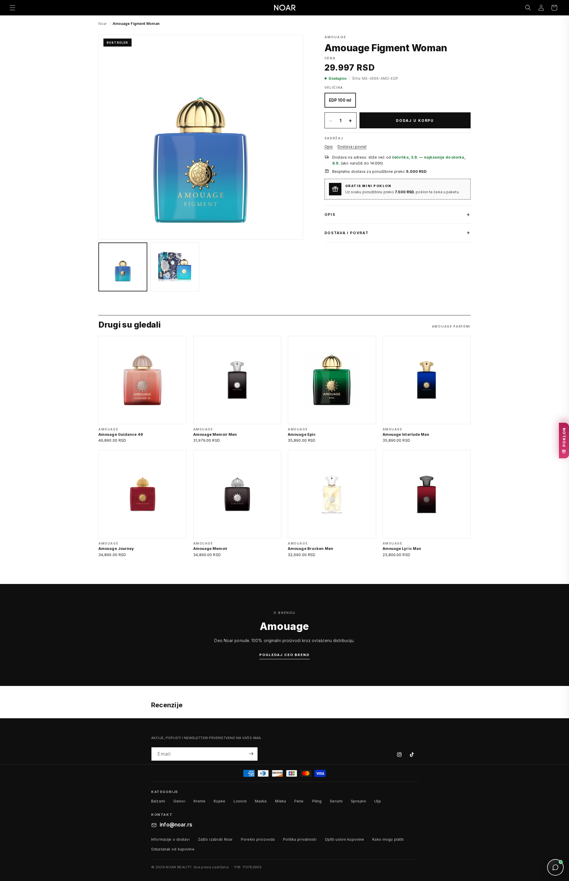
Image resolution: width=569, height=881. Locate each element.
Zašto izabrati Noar (215, 839)
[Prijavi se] (251, 754)
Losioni (240, 801)
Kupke (219, 801)
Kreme (200, 801)
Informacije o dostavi (170, 839)
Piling (317, 801)
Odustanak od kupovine (172, 849)
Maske (261, 801)
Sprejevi (358, 801)
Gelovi (179, 801)
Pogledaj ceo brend (284, 655)
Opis (329, 146)
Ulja (377, 801)
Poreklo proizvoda (258, 839)
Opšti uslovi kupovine (344, 839)
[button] (12, 7)
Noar (102, 23)
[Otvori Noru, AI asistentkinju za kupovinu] (555, 867)
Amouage (335, 37)
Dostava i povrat (352, 146)
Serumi (336, 801)
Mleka (280, 801)
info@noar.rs (176, 825)
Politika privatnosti (300, 839)
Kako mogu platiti (388, 839)
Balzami (158, 801)
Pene (299, 801)
